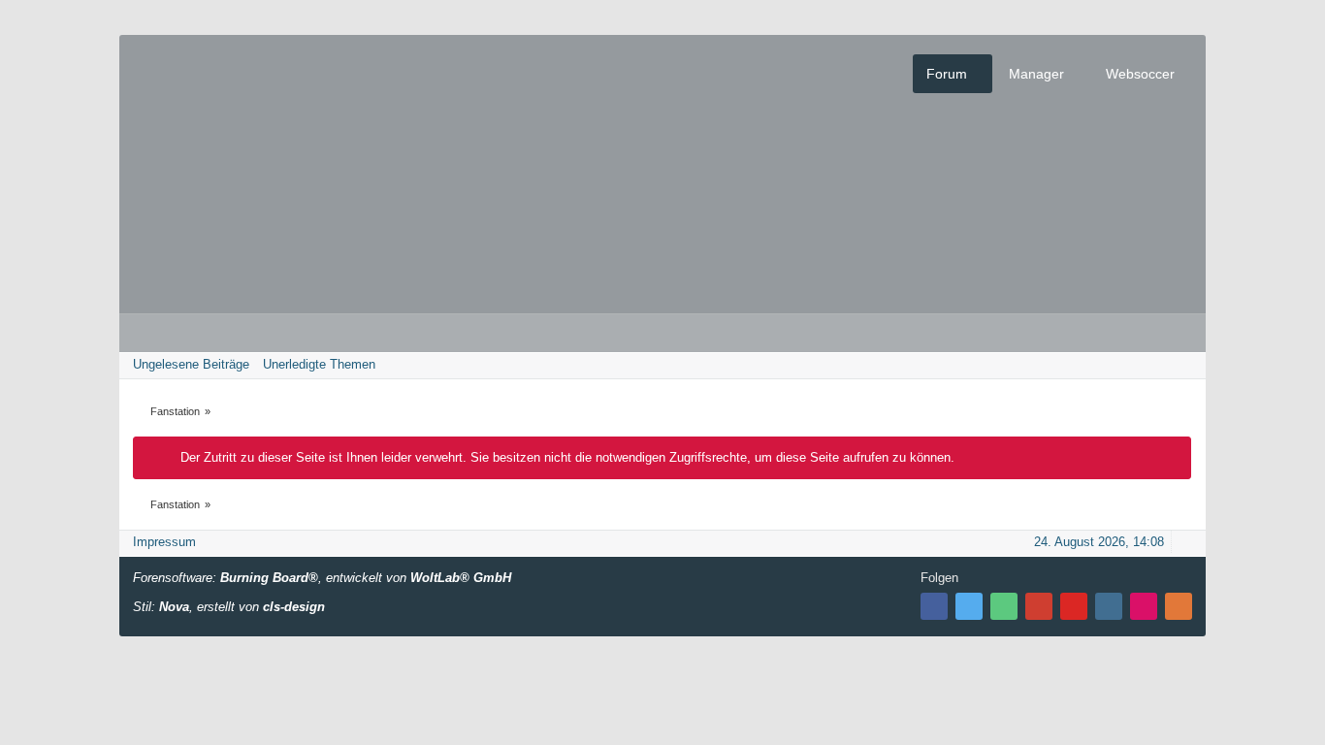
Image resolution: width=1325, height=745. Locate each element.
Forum (946, 73)
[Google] (1038, 606)
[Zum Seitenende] (1185, 364)
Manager (1036, 73)
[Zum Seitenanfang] (1185, 542)
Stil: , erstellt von (229, 606)
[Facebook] (934, 606)
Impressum (164, 541)
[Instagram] (1108, 606)
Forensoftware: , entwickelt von (322, 577)
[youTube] (1073, 606)
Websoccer (1140, 73)
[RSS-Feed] (1178, 606)
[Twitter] (969, 606)
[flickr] (1143, 606)
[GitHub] (1004, 606)
